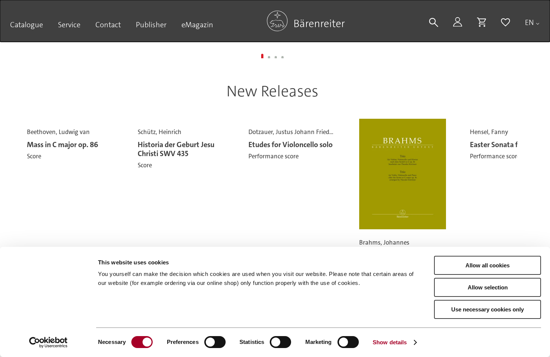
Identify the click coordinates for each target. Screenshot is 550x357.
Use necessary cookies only (487, 309)
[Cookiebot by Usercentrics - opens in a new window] (48, 342)
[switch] (215, 342)
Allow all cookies (487, 265)
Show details (390, 342)
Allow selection (488, 287)
